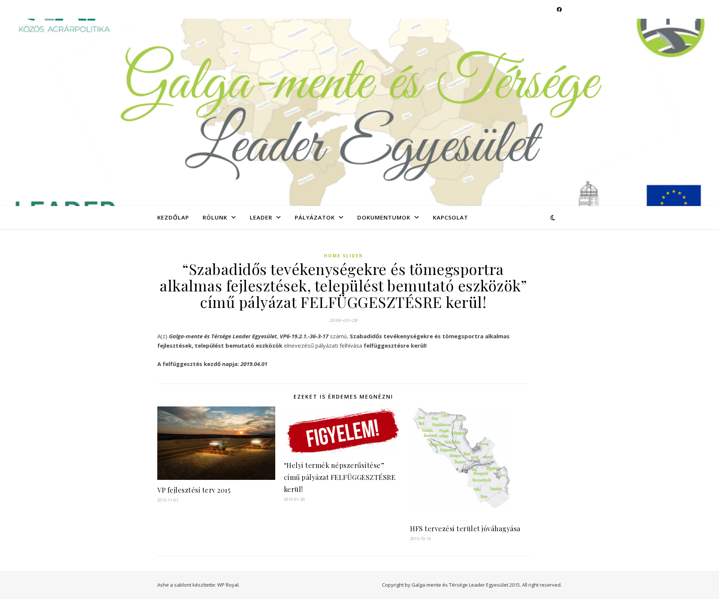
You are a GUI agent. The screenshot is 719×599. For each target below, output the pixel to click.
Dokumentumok (383, 217)
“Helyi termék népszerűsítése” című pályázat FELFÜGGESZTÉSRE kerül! (340, 477)
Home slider (343, 255)
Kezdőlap (173, 217)
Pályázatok (315, 217)
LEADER (261, 217)
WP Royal (228, 584)
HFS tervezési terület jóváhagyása (465, 528)
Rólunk (215, 217)
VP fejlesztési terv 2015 (193, 489)
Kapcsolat (450, 217)
